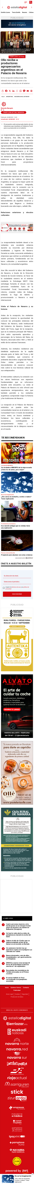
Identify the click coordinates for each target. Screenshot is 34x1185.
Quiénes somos (16, 987)
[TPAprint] (17, 1136)
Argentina (9, 96)
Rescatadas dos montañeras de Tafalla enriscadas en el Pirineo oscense (16, 972)
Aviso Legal (9, 994)
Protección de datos (17, 997)
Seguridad (25, 994)
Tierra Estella (16, 12)
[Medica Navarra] (17, 1115)
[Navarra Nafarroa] (17, 1150)
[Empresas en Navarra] (17, 1108)
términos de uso (16, 587)
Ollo (3, 96)
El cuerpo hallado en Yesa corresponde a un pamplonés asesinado (15, 979)
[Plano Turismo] (17, 1129)
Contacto (26, 987)
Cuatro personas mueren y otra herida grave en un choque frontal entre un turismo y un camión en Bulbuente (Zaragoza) (17, 926)
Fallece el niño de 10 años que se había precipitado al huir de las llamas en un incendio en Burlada (16, 942)
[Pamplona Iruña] (17, 1143)
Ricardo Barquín (7, 108)
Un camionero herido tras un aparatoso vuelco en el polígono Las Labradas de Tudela (17, 949)
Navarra (24, 12)
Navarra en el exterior (21, 96)
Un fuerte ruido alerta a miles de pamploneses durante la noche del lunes (17, 935)
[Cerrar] (33, 1174)
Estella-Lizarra (5, 12)
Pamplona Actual (17, 56)
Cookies (17, 994)
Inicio (7, 987)
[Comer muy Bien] (17, 1122)
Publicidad (17, 990)
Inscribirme (17, 594)
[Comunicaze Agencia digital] (17, 1002)
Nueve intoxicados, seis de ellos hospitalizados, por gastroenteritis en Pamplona (17, 957)
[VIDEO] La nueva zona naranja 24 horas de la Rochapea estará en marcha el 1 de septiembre (16, 964)
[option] (17, 7)
